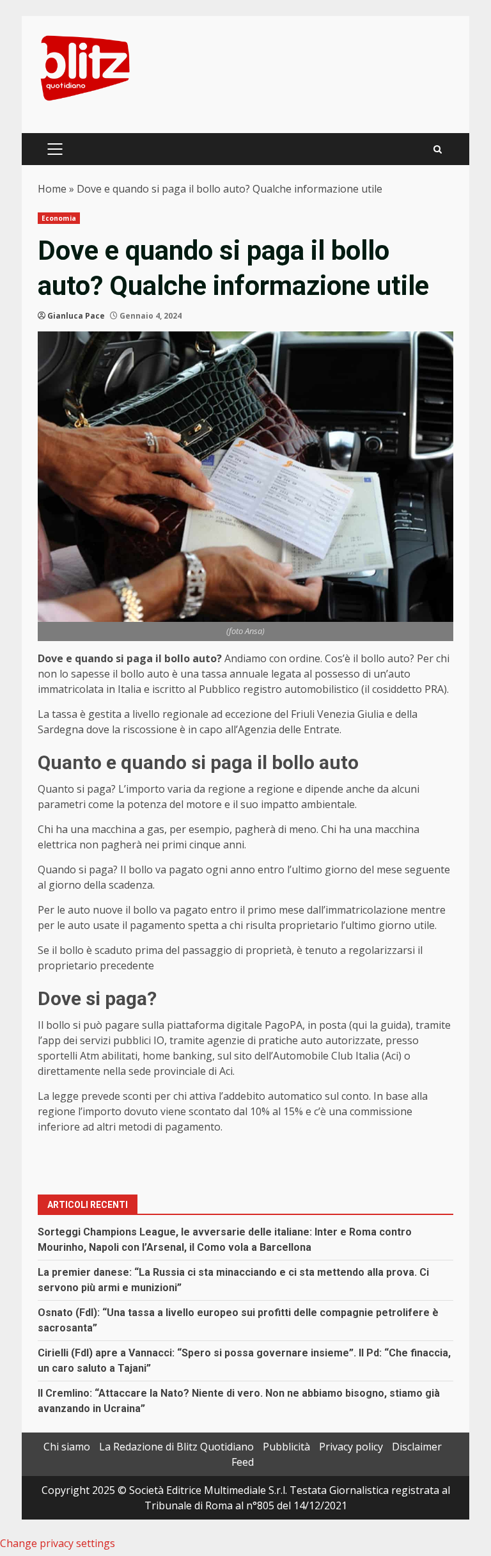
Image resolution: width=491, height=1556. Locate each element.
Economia (59, 218)
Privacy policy (351, 1447)
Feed (242, 1462)
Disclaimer (417, 1447)
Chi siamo (66, 1447)
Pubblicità (286, 1447)
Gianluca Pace (76, 315)
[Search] (437, 149)
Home (52, 189)
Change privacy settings (57, 1543)
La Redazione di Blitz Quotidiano (176, 1447)
